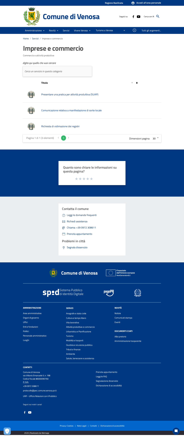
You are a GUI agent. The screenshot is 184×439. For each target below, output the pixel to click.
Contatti (27, 367)
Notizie (118, 313)
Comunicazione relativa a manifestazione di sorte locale (71, 110)
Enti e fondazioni (30, 326)
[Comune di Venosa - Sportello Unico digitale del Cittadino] (31, 16)
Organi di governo (31, 317)
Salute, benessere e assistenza (80, 358)
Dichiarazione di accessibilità (109, 385)
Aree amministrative (32, 313)
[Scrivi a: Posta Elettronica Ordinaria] (58, 393)
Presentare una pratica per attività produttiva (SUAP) (69, 94)
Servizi (35, 38)
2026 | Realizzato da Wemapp (36, 432)
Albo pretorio (120, 336)
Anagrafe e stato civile (76, 313)
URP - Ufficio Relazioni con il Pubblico (40, 396)
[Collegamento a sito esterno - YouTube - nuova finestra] (138, 16)
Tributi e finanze (73, 349)
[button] (146, 3)
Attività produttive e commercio (80, 327)
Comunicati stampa (123, 317)
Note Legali (81, 425)
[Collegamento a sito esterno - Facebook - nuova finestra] (133, 16)
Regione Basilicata (114, 3)
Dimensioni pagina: (139, 138)
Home (26, 38)
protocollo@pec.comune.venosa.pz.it (39, 390)
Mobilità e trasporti (74, 340)
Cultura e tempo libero (76, 318)
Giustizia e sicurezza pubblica (79, 345)
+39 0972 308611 (31, 386)
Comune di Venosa (71, 16)
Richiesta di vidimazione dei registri (60, 126)
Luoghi (26, 340)
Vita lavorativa (72, 322)
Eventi (117, 322)
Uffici (25, 322)
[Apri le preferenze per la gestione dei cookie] (7, 431)
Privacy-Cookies (66, 425)
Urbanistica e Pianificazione (78, 331)
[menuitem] (103, 30)
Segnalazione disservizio (107, 381)
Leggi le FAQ (101, 376)
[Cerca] (158, 16)
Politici (26, 331)
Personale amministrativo (34, 335)
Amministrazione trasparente (128, 341)
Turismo (69, 336)
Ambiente (70, 354)
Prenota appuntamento (106, 372)
